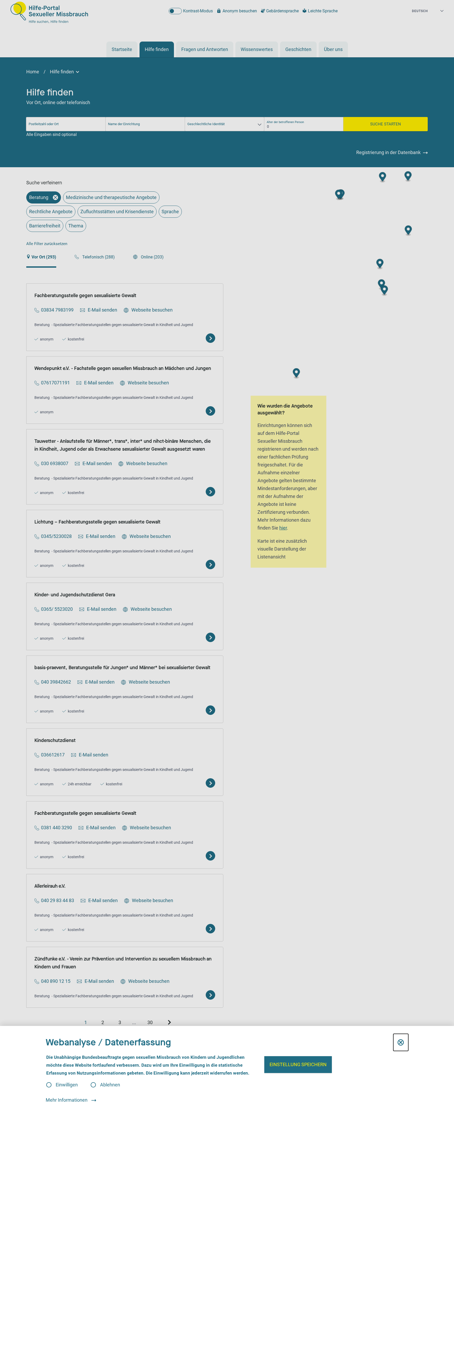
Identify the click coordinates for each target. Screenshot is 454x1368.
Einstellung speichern (298, 1064)
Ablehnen (110, 1084)
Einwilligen (67, 1084)
